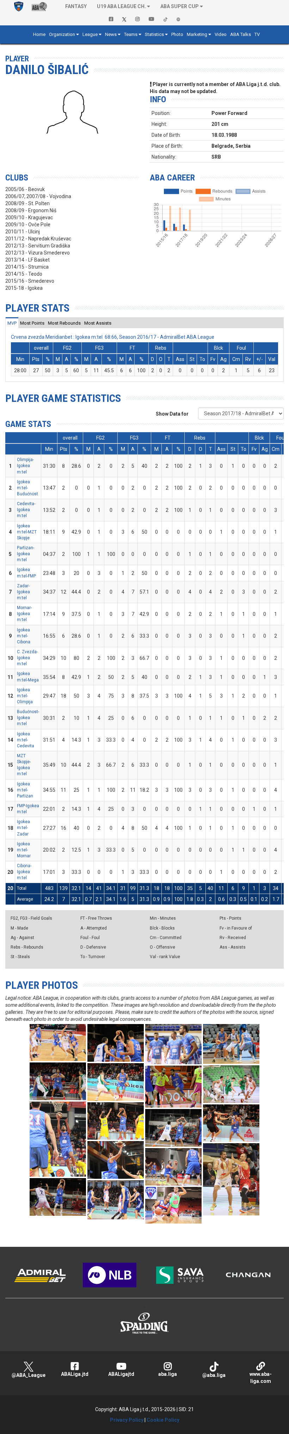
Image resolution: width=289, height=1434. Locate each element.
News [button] (111, 34)
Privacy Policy (126, 1420)
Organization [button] (62, 34)
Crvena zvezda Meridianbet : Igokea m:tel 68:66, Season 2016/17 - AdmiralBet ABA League (112, 337)
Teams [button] (130, 34)
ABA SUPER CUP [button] (179, 6)
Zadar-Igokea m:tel (23, 591)
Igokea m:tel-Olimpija (25, 695)
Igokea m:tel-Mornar (24, 849)
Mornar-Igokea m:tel (24, 613)
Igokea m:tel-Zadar (23, 827)
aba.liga (167, 1374)
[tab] (12, 323)
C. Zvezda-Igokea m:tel (27, 657)
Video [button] (221, 34)
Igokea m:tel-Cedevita (25, 739)
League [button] (90, 34)
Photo (177, 34)
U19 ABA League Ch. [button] (121, 6)
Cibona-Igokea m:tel (24, 871)
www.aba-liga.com (261, 1377)
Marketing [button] (197, 34)
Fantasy (76, 6)
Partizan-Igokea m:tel (25, 553)
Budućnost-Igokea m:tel (28, 717)
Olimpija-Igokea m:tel (25, 465)
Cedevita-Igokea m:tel (26, 509)
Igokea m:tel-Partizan (25, 790)
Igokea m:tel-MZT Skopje (27, 531)
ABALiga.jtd (74, 1374)
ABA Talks (240, 34)
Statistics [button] (154, 34)
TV (257, 34)
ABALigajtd (121, 1374)
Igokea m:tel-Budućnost (27, 487)
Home (39, 34)
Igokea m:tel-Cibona (23, 635)
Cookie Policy (163, 1420)
